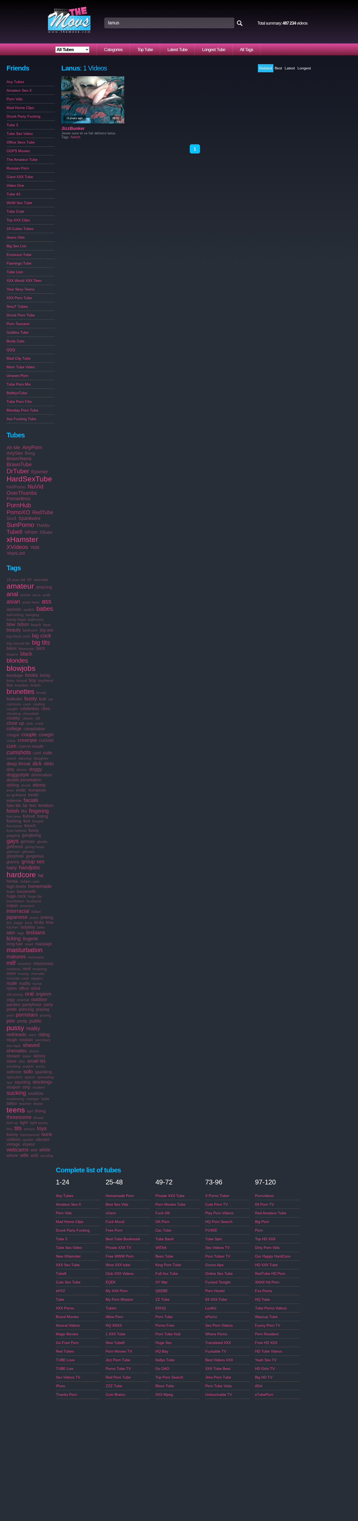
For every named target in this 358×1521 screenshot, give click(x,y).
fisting (42, 816)
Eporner (39, 471)
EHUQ (160, 1308)
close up (15, 723)
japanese (17, 917)
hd (40, 875)
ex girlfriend (16, 795)
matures (16, 956)
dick (37, 763)
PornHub (19, 505)
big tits (41, 642)
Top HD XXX (265, 1239)
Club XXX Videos (120, 1273)
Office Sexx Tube (21, 142)
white (44, 1149)
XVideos (17, 547)
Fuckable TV (215, 1351)
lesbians (35, 932)
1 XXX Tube (115, 1334)
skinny (39, 1056)
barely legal (16, 619)
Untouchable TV (218, 1394)
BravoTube (19, 464)
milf (11, 963)
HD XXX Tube (266, 1265)
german (28, 841)
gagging (13, 835)
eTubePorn (264, 1394)
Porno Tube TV (118, 1368)
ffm (24, 811)
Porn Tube (164, 1317)
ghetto (42, 841)
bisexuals (26, 648)
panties (13, 1004)
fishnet (29, 816)
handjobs (29, 867)
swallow (35, 1093)
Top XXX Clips (18, 220)
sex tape (14, 1046)
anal (12, 593)
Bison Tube (164, 1386)
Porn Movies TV (119, 1351)
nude (12, 983)
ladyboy (27, 927)
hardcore (21, 875)
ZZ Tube (162, 1299)
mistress (13, 969)
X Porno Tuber (217, 1196)
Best (278, 68)
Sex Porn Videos (219, 1325)
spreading (45, 1077)
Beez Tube (164, 1256)
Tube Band (164, 1239)
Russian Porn (18, 168)
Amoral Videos (68, 1325)
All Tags (246, 49)
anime (25, 595)
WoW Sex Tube (19, 203)
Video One (15, 185)
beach (36, 625)
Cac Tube (163, 1230)
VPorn (30, 532)
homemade (40, 886)
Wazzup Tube (266, 1317)
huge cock (16, 896)
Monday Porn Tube (22, 410)
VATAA (160, 1247)
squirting (22, 1082)
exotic (33, 795)
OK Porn (162, 1222)
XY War (161, 1282)
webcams (18, 1149)
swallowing (15, 1099)
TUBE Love (65, 1360)
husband (33, 901)
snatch (28, 1066)
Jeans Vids (16, 237)
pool (10, 1015)
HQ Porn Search (218, 1222)
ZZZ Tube (114, 1386)
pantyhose (32, 1004)
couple (29, 734)
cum (12, 746)
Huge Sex (163, 1343)
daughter (41, 758)
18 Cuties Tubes (20, 229)
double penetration (24, 780)
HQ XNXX (114, 1325)
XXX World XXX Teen (24, 280)
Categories (113, 49)
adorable (41, 580)
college (14, 728)
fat (25, 805)
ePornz (211, 1317)
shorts (34, 1051)
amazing (44, 587)
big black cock (18, 636)
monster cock (18, 978)
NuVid (35, 486)
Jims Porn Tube (218, 1377)
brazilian (22, 685)
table (45, 1099)
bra (10, 685)
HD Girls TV (265, 1368)
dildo (49, 763)
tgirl (30, 1111)
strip (26, 1087)
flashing (14, 821)
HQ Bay (161, 1351)
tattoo (12, 1103)
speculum (15, 1077)
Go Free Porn (67, 1343)
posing (45, 1015)
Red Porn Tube (118, 1377)
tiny (9, 1129)
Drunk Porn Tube (21, 315)
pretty (22, 1021)
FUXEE (211, 1230)
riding (44, 1034)
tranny (12, 1134)
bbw (11, 624)
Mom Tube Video (21, 367)
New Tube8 (115, 1343)
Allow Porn (114, 1317)
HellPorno (16, 487)
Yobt (34, 547)
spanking (43, 1072)
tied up (12, 1123)
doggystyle (18, 774)
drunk (26, 785)
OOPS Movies (18, 151)
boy (32, 680)
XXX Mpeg (164, 1394)
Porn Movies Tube (170, 1204)
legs (20, 933)
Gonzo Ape (214, 1265)
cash (27, 704)
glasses (28, 851)
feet (32, 805)
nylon (12, 988)
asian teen (31, 602)
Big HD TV (263, 1377)
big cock (41, 636)
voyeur (28, 1144)
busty (30, 698)
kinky (39, 922)
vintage (13, 1144)
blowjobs (21, 668)
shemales (17, 1050)
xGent (111, 1213)
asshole (14, 609)
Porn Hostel (215, 1291)
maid (29, 944)
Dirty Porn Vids (267, 1247)
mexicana (36, 957)
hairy (12, 867)
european (37, 790)
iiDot (258, 1386)
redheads (16, 1034)
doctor (22, 769)
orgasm (43, 994)
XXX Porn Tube (19, 298)
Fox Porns (263, 1291)
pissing (42, 1009)
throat (38, 1118)
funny (34, 830)
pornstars (27, 1015)
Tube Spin (213, 1239)
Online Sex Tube (219, 1273)
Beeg (30, 453)
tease (38, 1103)
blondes (17, 660)
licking (14, 938)
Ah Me (13, 447)
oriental (23, 1000)
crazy (11, 740)
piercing (26, 1009)
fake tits (14, 805)
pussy (15, 1028)
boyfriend (45, 680)
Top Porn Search (169, 1377)
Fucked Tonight (218, 1282)
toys (42, 1128)
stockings (42, 1082)
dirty (10, 769)
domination (41, 775)
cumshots (19, 752)
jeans (34, 917)
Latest (290, 68)
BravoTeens (19, 458)
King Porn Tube (168, 1265)
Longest (304, 68)
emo (10, 790)
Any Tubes (15, 82)
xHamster (22, 539)
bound (22, 680)
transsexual (29, 1135)
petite (12, 1009)
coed (39, 723)
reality (33, 1028)
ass (46, 601)
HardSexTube (29, 479)
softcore (14, 1072)
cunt (37, 753)
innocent (27, 906)
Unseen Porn (17, 376)
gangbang (31, 835)
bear (47, 625)
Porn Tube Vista (218, 1386)
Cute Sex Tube (68, 1282)
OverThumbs (22, 493)
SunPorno (20, 524)
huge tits (35, 896)
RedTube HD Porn (270, 1273)
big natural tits (18, 643)
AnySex (15, 453)
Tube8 (14, 532)
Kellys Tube (165, 1360)
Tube (60, 1299)
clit (37, 718)
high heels (16, 886)
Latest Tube (177, 49)
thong (40, 1111)
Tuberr (111, 1308)
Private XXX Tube (170, 1196)
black (26, 654)
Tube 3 (12, 125)
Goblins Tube (18, 332)
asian (13, 601)
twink (46, 1134)
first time (14, 816)
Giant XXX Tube (20, 177)
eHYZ (60, 1291)
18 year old (16, 580)
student (38, 1087)
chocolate (31, 713)
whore (12, 1155)
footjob (38, 821)
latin (11, 932)
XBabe (46, 532)
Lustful (210, 1308)
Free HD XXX (266, 1343)
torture (29, 1129)
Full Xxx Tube (166, 1273)
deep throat (18, 763)
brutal (41, 692)
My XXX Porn (117, 1291)
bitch (40, 648)
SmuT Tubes (17, 306)
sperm (30, 1077)
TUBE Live (64, 1368)
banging (32, 615)
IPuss (60, 1386)
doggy (35, 769)
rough (12, 1039)
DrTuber (18, 471)
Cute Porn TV (216, 1204)
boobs (31, 675)
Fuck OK (162, 1213)
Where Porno (216, 1334)
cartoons (14, 704)
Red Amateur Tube (270, 1213)
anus (36, 595)
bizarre (12, 654)
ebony (39, 785)
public (35, 1021)
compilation (34, 729)
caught (12, 709)
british (36, 685)
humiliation (15, 901)
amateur (20, 586)
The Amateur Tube (22, 159)
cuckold (46, 740)
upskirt (28, 1140)
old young (15, 994)
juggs (18, 922)
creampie (27, 740)
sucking (16, 1093)
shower (13, 1056)
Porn (259, 1230)
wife (24, 1155)
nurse (37, 983)
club (29, 723)
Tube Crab (15, 211)
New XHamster (68, 1256)
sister (26, 1056)
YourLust (16, 553)
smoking (13, 1066)
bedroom (30, 630)
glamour (13, 851)
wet (34, 1150)
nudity (24, 983)
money (23, 973)
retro (32, 1035)
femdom (45, 805)
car (50, 699)
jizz (9, 922)
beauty (14, 630)
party (48, 1004)
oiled (35, 988)
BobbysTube (17, 393)
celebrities (29, 708)
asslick (28, 609)
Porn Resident (267, 1334)
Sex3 (11, 518)
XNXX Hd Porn (267, 1282)
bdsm (23, 624)
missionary (43, 963)
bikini (12, 648)
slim (22, 1061)
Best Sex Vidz (117, 1204)
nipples (37, 978)
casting (39, 704)
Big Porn (262, 1222)
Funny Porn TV (267, 1325)
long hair (15, 944)
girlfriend (15, 846)
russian (26, 1039)
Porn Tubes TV (217, 1256)
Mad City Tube (19, 358)
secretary (43, 1040)
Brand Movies (67, 1317)
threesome (19, 1117)
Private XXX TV (118, 1247)
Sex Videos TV (68, 1377)
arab (46, 595)
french (30, 825)
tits (18, 1128)
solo (28, 1071)
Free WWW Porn (120, 1256)
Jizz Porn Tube (118, 1360)
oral (29, 994)
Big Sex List (16, 246)
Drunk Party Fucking (23, 116)
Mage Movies (67, 1334)
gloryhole (15, 856)
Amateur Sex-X (19, 90)
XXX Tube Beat (217, 1368)
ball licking (15, 615)
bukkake (14, 699)
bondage (15, 675)
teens (16, 1110)
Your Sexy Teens (20, 289)
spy (9, 1082)
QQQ (11, 350)
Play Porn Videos (219, 1213)
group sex (33, 861)
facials (31, 800)
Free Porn (114, 1230)
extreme (14, 800)
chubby (13, 718)
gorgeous (35, 856)
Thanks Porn (66, 1394)
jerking (47, 917)
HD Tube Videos (268, 1351)
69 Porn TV (264, 1204)
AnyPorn (32, 447)
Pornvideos (264, 1196)
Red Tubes (65, 1351)
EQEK (111, 1282)
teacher (25, 1103)
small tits (36, 1061)
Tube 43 (13, 194)
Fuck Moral (115, 1222)
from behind (16, 830)
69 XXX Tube (216, 1299)
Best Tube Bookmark (123, 1239)
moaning (39, 969)
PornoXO (18, 512)
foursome (14, 826)
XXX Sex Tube (68, 1265)
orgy (11, 999)
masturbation (24, 949)
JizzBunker (73, 128)
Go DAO (162, 1368)
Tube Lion (15, 272)
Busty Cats (15, 341)
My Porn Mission (119, 1299)
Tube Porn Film (19, 401)
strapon (13, 1087)
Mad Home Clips (20, 108)
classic (27, 718)
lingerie (30, 938)
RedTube (42, 512)
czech (11, 758)
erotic (21, 790)
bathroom (36, 619)
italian (36, 911)
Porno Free (164, 1325)
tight (24, 1122)
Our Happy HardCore (272, 1256)
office (24, 988)
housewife (26, 891)
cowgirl (46, 734)
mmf (26, 969)
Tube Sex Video (20, 133)
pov (11, 1021)
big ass (46, 630)
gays (13, 841)
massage (43, 944)
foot (26, 821)
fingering (39, 811)
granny (13, 862)
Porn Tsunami (18, 324)
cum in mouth (31, 746)
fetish (13, 811)
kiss (49, 922)
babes (44, 608)
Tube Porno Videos (271, 1308)
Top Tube (145, 49)
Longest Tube (213, 49)
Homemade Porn (120, 1196)
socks (40, 1066)
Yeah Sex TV (265, 1360)
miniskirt (24, 964)
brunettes (20, 691)
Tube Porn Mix (19, 384)
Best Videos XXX (219, 1360)
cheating (14, 713)
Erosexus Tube (19, 254)
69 (29, 580)
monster (38, 973)
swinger (32, 1099)
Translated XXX (218, 1343)
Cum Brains (115, 1394)
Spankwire (29, 518)
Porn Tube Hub (168, 1334)
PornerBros (18, 498)
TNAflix (43, 525)
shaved (31, 1045)
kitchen (12, 927)
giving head (34, 847)
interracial (18, 911)
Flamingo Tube (19, 263)
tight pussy (39, 1123)
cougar (13, 735)
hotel (11, 891)
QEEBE (161, 1291)
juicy (28, 922)
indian (12, 905)
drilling (13, 785)
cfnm (45, 708)
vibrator (43, 1139)
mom (11, 973)
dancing (24, 758)
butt (42, 699)
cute (47, 752)
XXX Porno (65, 1308)
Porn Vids (15, 99)
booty (45, 675)
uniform (13, 1139)
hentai (12, 881)
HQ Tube (262, 1299)
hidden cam (30, 881)
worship (46, 1156)
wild (34, 1155)
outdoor (39, 999)
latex (41, 927)
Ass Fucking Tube (21, 419)
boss (10, 680)
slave (12, 1061)
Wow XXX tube (118, 1265)
